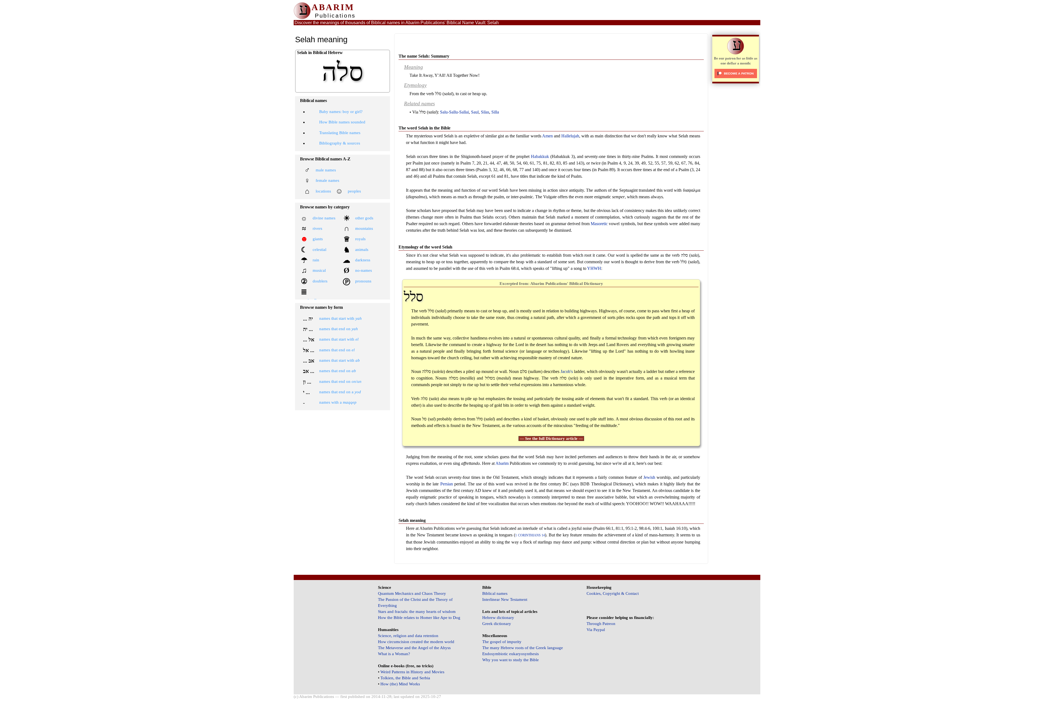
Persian (446, 484)
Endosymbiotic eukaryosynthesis (510, 654)
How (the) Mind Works (400, 684)
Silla (495, 112)
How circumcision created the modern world (416, 642)
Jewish (649, 477)
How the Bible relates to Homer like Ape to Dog (419, 617)
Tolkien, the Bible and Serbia (405, 678)
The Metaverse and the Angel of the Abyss (414, 648)
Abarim (502, 463)
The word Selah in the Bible (424, 128)
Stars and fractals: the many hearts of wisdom (417, 611)
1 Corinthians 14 (530, 535)
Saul (475, 112)
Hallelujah (570, 136)
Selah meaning (412, 520)
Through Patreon (601, 623)
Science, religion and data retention (408, 635)
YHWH (594, 268)
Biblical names (495, 593)
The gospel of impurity (502, 642)
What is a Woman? (394, 654)
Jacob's (566, 371)
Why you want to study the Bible (510, 660)
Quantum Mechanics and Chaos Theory (412, 593)
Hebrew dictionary (498, 617)
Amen (547, 136)
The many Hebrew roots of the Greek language (522, 648)
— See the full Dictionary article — (551, 438)
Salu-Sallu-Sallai (454, 112)
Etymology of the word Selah (425, 247)
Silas (485, 112)
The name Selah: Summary (424, 56)
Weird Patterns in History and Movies (412, 672)
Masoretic (599, 223)
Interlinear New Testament (504, 599)
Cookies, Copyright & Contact (613, 593)
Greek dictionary (496, 623)
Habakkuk (540, 156)
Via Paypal (596, 629)
